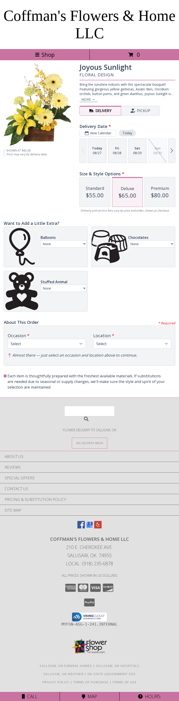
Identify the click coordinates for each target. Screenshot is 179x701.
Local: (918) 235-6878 (89, 563)
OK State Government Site (111, 674)
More (86, 99)
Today (127, 133)
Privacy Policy (55, 682)
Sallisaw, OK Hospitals (117, 666)
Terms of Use (124, 682)
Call (31, 696)
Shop (48, 54)
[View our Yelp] (98, 527)
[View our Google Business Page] (89, 527)
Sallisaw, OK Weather (63, 674)
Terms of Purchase (90, 682)
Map (91, 696)
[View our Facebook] (81, 527)
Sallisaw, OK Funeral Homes (66, 666)
